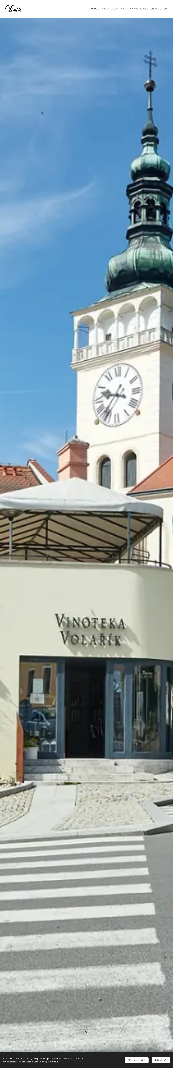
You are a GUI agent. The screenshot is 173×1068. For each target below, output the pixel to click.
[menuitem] (95, 8)
